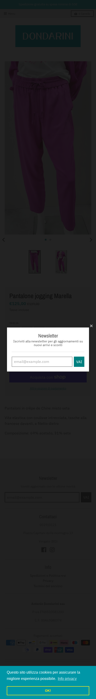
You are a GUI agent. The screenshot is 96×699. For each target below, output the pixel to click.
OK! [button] (48, 690)
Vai (79, 361)
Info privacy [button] (67, 679)
